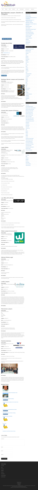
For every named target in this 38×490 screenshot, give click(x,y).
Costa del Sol (27, 122)
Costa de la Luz (28, 128)
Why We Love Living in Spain (29, 110)
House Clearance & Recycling (29, 32)
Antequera (27, 56)
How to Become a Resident (29, 142)
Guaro (26, 72)
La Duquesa (27, 76)
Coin (26, 63)
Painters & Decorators (28, 30)
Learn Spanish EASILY (28, 145)
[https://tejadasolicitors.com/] (4, 76)
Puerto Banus (27, 89)
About (26, 156)
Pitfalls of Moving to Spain (29, 112)
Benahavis (27, 57)
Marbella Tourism (28, 14)
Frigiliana (27, 69)
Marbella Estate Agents (29, 26)
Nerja (26, 86)
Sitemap (27, 135)
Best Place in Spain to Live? (29, 113)
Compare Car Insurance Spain (29, 138)
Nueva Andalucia (28, 88)
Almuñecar (27, 53)
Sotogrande (27, 95)
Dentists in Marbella (28, 36)
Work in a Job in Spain (29, 116)
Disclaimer (27, 159)
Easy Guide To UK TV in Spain (30, 144)
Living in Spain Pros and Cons (30, 119)
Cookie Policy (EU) (28, 165)
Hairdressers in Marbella (29, 35)
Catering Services (28, 42)
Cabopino (27, 60)
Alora (26, 54)
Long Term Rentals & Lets (29, 141)
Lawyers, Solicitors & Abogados (30, 33)
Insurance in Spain (28, 148)
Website (2, 454)
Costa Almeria (27, 125)
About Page (19, 484)
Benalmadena (27, 59)
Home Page (2, 465)
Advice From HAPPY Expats (29, 115)
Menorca (27, 132)
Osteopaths (27, 39)
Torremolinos (27, 98)
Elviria (26, 66)
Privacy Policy (27, 162)
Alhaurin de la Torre (28, 50)
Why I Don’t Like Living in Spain (30, 109)
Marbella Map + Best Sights (29, 22)
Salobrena (27, 92)
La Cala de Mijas (28, 75)
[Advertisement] (13, 32)
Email (2, 450)
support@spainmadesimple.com (22, 486)
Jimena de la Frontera (28, 73)
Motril (26, 85)
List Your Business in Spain (29, 106)
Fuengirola (27, 70)
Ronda (26, 91)
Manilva (27, 79)
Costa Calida (27, 126)
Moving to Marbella (28, 16)
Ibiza (26, 129)
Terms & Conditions (28, 163)
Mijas (26, 82)
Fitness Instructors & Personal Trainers (31, 29)
